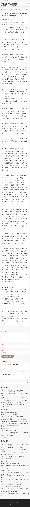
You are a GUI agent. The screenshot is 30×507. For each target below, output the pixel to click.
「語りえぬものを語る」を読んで (9, 430)
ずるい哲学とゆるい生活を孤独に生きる (11, 491)
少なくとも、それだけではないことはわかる (12, 393)
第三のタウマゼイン (6, 470)
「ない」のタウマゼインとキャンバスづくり (12, 482)
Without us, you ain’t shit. (7, 460)
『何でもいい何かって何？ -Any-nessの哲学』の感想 (14, 416)
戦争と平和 (4, 461)
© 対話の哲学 (15, 502)
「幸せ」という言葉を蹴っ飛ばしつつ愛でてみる (13, 484)
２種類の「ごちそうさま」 (7, 435)
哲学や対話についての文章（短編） (9, 412)
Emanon (18, 504)
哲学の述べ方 (4, 428)
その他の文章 (4, 437)
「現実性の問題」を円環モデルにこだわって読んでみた (14, 421)
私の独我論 (4, 426)
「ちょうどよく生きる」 (7, 418)
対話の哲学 (9, 4)
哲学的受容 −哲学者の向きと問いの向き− (11, 463)
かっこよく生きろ (5, 468)
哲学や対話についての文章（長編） (9, 414)
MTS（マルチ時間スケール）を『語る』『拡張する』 (14, 419)
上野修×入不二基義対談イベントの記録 (11, 486)
